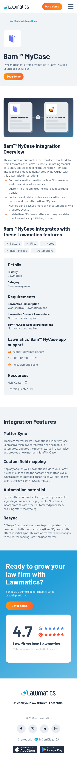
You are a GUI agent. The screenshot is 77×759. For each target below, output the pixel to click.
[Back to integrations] (23, 21)
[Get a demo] (52, 6)
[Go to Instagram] (55, 728)
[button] (69, 6)
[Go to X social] (32, 728)
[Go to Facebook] (21, 728)
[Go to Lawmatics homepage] (38, 693)
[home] (16, 6)
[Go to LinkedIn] (44, 728)
